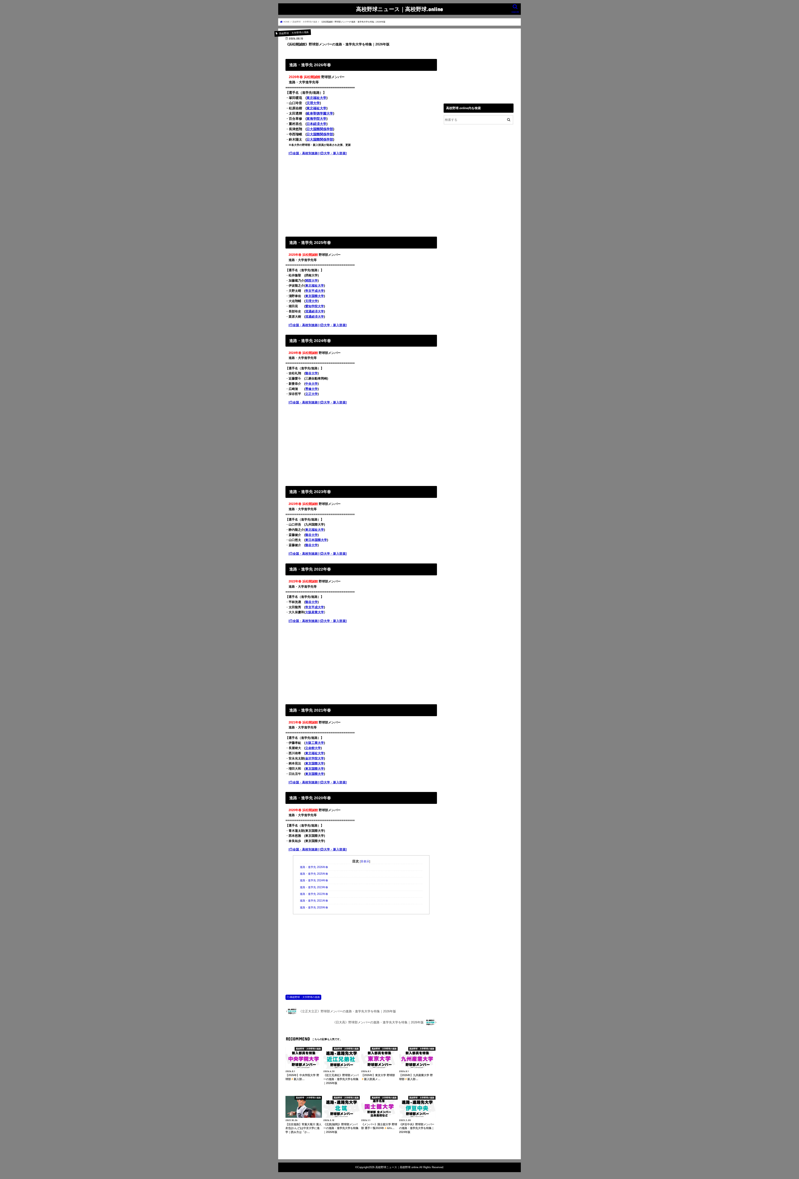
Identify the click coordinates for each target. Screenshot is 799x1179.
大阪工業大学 (314, 742)
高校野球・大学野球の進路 (305, 997)
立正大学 (311, 394)
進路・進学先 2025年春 (314, 873)
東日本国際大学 (316, 540)
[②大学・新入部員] (333, 153)
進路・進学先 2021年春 (314, 900)
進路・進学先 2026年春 (314, 867)
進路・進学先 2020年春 (314, 907)
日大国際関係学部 (319, 129)
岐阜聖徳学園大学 (319, 113)
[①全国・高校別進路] (304, 153)
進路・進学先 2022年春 (314, 894)
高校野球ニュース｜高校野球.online (399, 9)
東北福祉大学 (316, 98)
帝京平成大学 (314, 290)
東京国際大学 (314, 296)
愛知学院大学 (314, 306)
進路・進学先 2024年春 (314, 880)
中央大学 (311, 383)
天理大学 (313, 103)
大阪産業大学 (314, 612)
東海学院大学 (316, 118)
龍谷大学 (311, 373)
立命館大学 (313, 748)
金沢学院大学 (314, 758)
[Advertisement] (361, 195)
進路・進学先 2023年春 (314, 887)
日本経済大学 (316, 124)
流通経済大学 (314, 311)
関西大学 (311, 280)
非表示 (365, 861)
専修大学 (311, 389)
